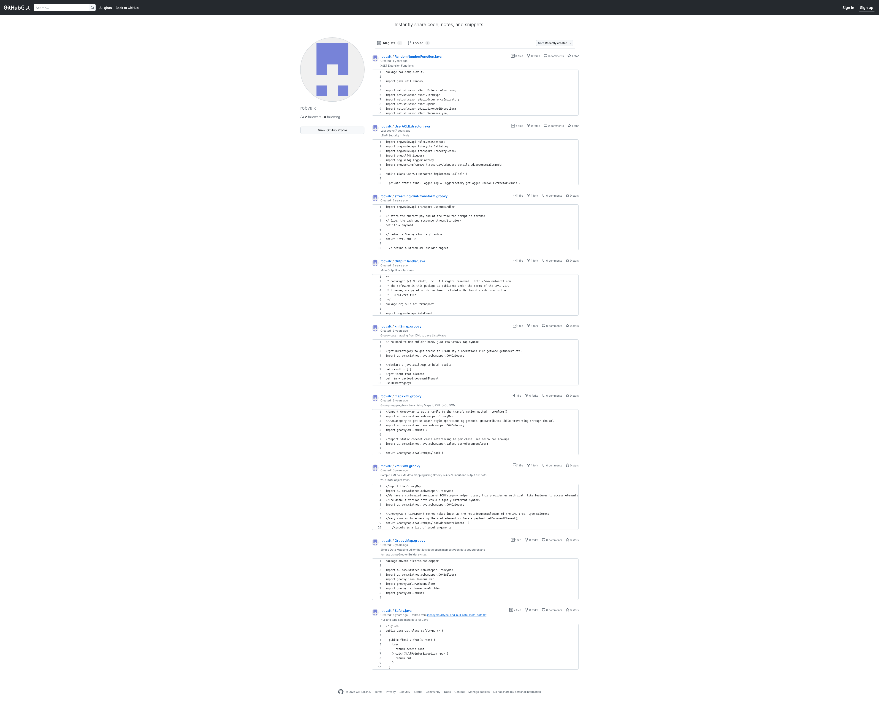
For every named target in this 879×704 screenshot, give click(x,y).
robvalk (386, 56)
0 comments (555, 56)
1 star (575, 56)
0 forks (535, 56)
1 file (519, 195)
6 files (519, 125)
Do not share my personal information (517, 691)
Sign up (866, 7)
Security (404, 691)
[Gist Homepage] (17, 7)
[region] (475, 93)
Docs (447, 691)
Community (433, 691)
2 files (517, 610)
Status (418, 691)
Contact (459, 691)
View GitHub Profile (332, 130)
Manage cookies (479, 691)
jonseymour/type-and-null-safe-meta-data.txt (456, 615)
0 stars (574, 195)
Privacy (391, 691)
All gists (105, 8)
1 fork (534, 195)
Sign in (848, 7)
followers (313, 117)
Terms (378, 691)
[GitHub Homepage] (341, 692)
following (332, 117)
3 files (519, 56)
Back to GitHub (127, 8)
